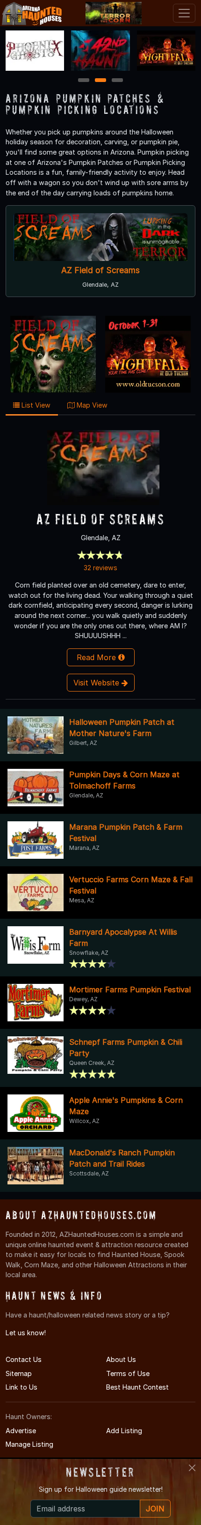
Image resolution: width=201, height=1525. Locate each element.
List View (35, 405)
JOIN (155, 1508)
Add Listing (124, 1431)
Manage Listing (29, 1444)
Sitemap (19, 1373)
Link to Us (21, 1387)
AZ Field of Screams (100, 270)
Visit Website (97, 682)
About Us (121, 1359)
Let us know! (26, 1333)
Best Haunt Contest (137, 1387)
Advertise (21, 1431)
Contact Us (24, 1359)
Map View (91, 405)
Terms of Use (128, 1373)
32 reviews (100, 568)
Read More (97, 657)
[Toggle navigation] (184, 13)
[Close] (192, 1468)
